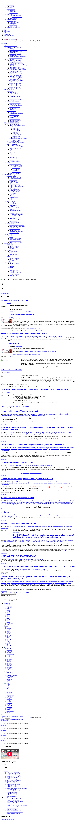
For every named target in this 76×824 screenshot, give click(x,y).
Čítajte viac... (4, 424)
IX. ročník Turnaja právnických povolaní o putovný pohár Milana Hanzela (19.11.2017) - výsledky (38, 566)
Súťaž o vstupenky (14, 343)
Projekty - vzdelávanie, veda (62, 515)
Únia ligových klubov (29, 449)
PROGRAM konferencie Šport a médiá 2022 (26, 354)
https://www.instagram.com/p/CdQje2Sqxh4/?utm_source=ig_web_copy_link (38, 351)
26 (17, 406)
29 (20, 406)
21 (11, 406)
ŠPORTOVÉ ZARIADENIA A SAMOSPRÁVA (18, 556)
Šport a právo (30, 434)
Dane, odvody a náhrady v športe (26, 447)
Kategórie (16, 716)
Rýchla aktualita (54, 526)
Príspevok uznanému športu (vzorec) (18, 434)
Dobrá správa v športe (37, 500)
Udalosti (21, 716)
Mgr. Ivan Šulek (10, 559)
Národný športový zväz (63, 432)
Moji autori (3, 735)
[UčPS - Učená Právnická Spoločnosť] (1, 43)
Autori (12, 716)
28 (19, 406)
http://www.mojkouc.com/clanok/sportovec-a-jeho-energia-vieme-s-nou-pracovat (23, 421)
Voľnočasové (43, 569)
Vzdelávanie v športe (40, 415)
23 (13, 406)
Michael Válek (10, 500)
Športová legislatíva (38, 434)
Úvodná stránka (23, 415)
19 (9, 406)
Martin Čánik (10, 356)
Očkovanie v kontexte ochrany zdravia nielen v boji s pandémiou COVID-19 (24, 333)
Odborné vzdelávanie (32, 526)
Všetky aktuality (5, 293)
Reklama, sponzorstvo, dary (48, 583)
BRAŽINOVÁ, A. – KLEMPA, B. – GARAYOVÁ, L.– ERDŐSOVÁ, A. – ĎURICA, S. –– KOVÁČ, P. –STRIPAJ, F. (35, 336)
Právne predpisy (40, 465)
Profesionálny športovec (54, 414)
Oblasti (2, 716)
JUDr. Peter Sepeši (11, 432)
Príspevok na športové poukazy (36, 502)
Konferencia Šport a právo (54, 481)
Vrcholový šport (31, 415)
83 (25, 406)
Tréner (17, 415)
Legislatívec (12, 465)
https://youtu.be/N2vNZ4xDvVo (34, 328)
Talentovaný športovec (10, 415)
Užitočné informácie (20, 584)
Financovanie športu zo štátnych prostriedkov (47, 432)
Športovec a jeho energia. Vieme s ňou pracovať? (19, 411)
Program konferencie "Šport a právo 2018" (17, 498)
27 (18, 406)
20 (10, 406)
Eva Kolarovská (18, 346)
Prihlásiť (3, 719)
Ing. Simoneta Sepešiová (30, 414)
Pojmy (8, 716)
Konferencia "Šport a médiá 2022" (11, 370)
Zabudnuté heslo (19, 719)
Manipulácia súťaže (24, 502)
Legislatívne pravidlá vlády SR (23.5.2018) (17, 462)
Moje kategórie (4, 720)
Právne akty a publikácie (30, 465)
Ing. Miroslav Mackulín (12, 414)
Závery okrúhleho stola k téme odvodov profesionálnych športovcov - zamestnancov (32, 444)
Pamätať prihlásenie (36, 717)
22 (12, 406)
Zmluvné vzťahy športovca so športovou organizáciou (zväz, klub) (48, 541)
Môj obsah (3, 740)
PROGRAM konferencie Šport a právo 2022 (14, 300)
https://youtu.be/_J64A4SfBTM (34, 330)
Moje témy (3, 730)
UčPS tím (9, 303)
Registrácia (12, 719)
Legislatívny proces (19, 465)
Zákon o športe (54, 434)
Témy (5, 716)
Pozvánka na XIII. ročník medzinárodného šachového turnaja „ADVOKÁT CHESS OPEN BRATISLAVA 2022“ (35, 389)
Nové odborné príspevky (51, 447)
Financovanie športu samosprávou (51, 500)
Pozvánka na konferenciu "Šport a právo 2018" (19, 523)
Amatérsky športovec (43, 414)
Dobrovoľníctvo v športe (53, 581)
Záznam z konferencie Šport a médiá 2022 (22, 314)
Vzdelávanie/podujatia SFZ (45, 503)
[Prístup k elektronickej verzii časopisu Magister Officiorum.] (4, 43)
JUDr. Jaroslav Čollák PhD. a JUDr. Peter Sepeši (18, 515)
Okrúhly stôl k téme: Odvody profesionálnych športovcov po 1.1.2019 (27, 479)
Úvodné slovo (6, 512)
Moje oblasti (3, 725)
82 (23, 406)
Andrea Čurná (10, 317)
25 (16, 406)
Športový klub (63, 414)
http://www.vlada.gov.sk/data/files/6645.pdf (31, 473)
